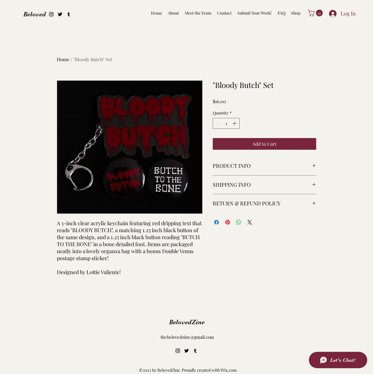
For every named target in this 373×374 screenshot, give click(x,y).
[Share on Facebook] (216, 222)
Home (63, 59)
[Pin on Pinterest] (227, 222)
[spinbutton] (226, 123)
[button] (316, 13)
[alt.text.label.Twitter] (60, 14)
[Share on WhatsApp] (238, 222)
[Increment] (235, 123)
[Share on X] (249, 222)
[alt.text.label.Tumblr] (69, 14)
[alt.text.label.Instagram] (51, 14)
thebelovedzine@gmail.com (187, 337)
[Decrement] (217, 123)
